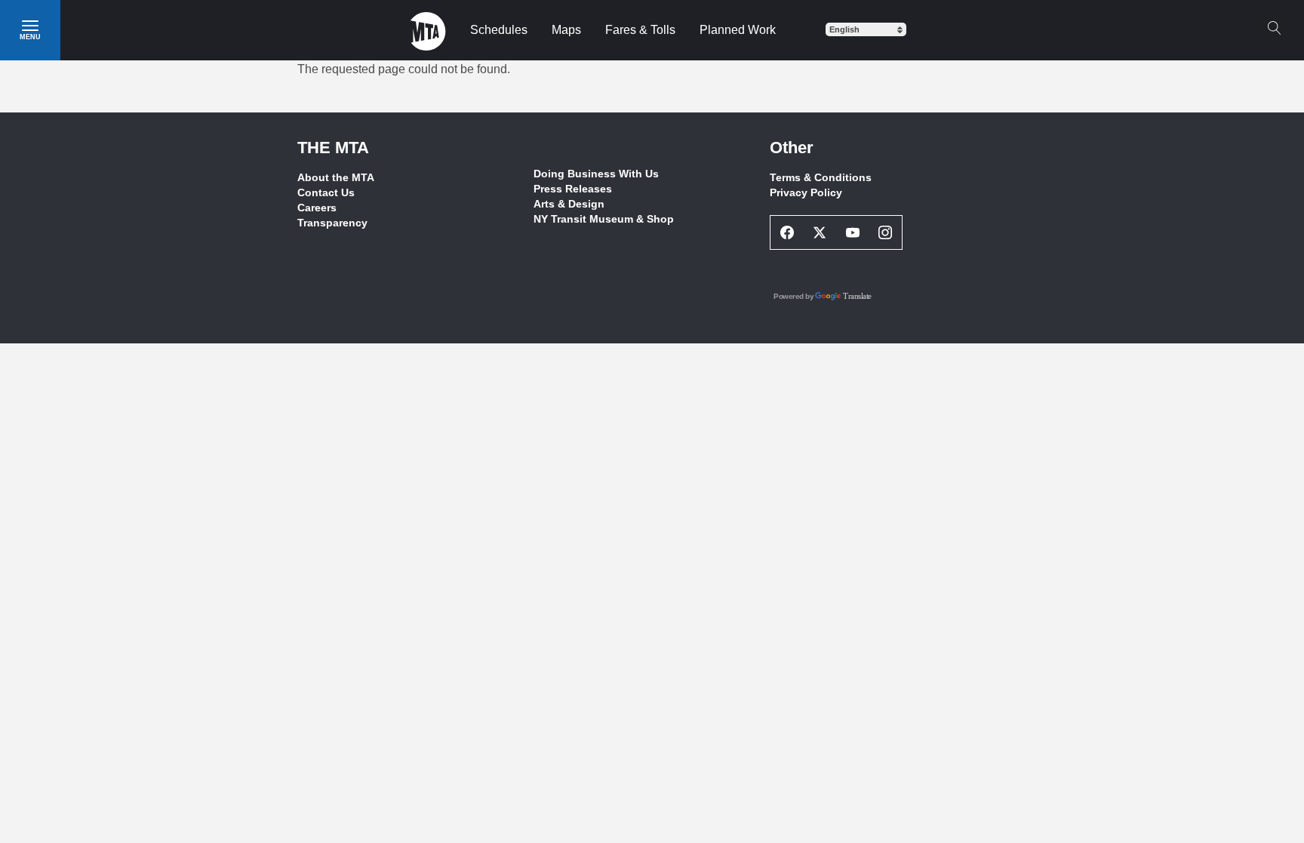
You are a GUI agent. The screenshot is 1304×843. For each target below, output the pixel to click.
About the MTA (335, 177)
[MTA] (428, 30)
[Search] (1274, 28)
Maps (566, 29)
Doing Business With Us (596, 174)
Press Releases (573, 189)
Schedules (498, 29)
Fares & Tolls (640, 29)
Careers (317, 208)
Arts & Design (569, 204)
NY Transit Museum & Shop (604, 219)
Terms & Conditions (821, 177)
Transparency (332, 223)
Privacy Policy (806, 192)
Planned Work (738, 29)
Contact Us (326, 192)
